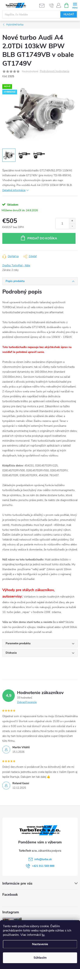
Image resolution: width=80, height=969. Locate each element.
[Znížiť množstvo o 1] (72, 226)
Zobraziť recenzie (27, 702)
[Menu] (75, 5)
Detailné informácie (13, 190)
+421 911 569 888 (43, 866)
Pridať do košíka (42, 238)
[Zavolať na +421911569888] (51, 5)
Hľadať (68, 14)
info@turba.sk (43, 859)
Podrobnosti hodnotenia (54, 71)
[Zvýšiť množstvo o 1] (72, 221)
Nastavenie (40, 944)
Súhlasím (40, 958)
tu (43, 935)
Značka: (16, 265)
